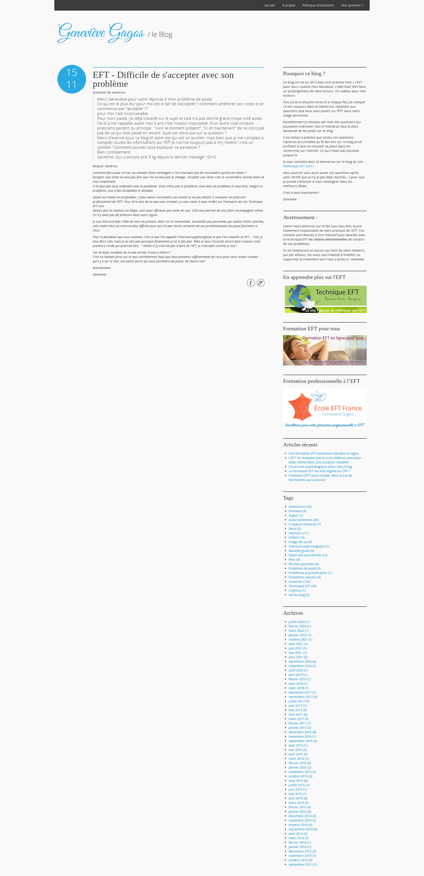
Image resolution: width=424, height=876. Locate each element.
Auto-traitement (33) (303, 520)
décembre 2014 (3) (302, 816)
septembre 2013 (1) (303, 864)
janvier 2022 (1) (300, 635)
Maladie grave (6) (301, 551)
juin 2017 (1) (298, 705)
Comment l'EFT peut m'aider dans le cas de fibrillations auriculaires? (320, 477)
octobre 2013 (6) (300, 860)
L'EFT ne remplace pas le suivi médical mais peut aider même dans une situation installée (325, 460)
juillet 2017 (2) (299, 701)
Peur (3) (294, 559)
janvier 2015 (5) (300, 811)
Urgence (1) (297, 590)
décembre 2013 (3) (302, 851)
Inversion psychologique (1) (309, 546)
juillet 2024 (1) (299, 622)
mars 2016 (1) (299, 758)
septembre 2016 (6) (303, 741)
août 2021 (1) (298, 644)
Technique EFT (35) (302, 586)
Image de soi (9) (300, 542)
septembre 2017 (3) (303, 697)
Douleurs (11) (298, 533)
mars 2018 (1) (299, 688)
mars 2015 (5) (299, 803)
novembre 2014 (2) (302, 820)
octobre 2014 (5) (300, 825)
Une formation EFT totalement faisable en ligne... (325, 453)
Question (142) (299, 581)
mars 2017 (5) (299, 719)
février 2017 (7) (300, 723)
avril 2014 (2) (298, 833)
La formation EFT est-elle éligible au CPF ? (319, 471)
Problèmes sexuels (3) (305, 577)
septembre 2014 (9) (303, 829)
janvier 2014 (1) (300, 847)
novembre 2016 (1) (302, 736)
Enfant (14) (297, 537)
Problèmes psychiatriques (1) (310, 573)
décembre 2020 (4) (302, 661)
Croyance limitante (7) (305, 524)
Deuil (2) (295, 528)
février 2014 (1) (300, 842)
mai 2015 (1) (298, 794)
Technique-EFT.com (297, 166)
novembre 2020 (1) (302, 666)
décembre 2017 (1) (302, 692)
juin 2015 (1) (298, 789)
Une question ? (352, 5)
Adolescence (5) (300, 506)
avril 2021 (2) (298, 657)
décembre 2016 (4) (302, 732)
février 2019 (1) (300, 679)
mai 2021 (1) (298, 652)
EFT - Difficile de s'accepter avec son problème (163, 79)
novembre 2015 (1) (302, 772)
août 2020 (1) (298, 670)
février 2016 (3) (300, 763)
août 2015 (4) (298, 780)
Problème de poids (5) (305, 568)
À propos (288, 5)
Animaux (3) (297, 511)
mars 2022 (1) (299, 630)
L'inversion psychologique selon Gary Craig (320, 466)
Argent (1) (296, 515)
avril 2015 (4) (298, 798)
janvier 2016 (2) (300, 767)
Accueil (270, 5)
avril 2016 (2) (298, 754)
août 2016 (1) (298, 745)
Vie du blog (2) (299, 595)
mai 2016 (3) (298, 750)
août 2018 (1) (298, 683)
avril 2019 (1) (298, 675)
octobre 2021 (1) (300, 639)
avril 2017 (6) (298, 714)
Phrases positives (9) (304, 564)
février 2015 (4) (300, 807)
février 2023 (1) (300, 626)
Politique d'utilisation (318, 5)
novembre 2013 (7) (302, 855)
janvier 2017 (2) (300, 728)
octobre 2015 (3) (300, 776)
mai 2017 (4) (298, 710)
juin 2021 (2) (298, 648)
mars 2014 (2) (299, 838)
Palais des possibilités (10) (308, 555)
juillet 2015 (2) (299, 785)
